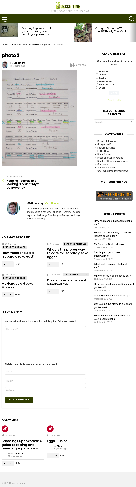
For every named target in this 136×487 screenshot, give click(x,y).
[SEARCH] (131, 19)
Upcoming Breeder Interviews (112, 171)
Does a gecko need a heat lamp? (112, 295)
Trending (5, 428)
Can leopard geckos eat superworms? (66, 282)
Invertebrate (106, 84)
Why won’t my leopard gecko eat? (112, 275)
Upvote (5, 264)
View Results (114, 100)
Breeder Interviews (107, 141)
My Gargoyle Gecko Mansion (17, 285)
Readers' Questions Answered (113, 161)
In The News (103, 151)
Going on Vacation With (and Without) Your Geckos (112, 29)
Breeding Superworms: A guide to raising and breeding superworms (36, 31)
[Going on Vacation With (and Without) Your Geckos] (83, 32)
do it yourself (104, 144)
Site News (102, 164)
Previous (1, 32)
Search (131, 123)
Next (134, 32)
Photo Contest (104, 154)
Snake (102, 74)
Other (101, 87)
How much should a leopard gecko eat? (18, 254)
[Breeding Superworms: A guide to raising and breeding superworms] (9, 30)
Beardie (103, 71)
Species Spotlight (106, 167)
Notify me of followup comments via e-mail (31, 364)
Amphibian (105, 81)
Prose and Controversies (110, 157)
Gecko (102, 78)
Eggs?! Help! (57, 441)
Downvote (11, 264)
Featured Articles (14, 247)
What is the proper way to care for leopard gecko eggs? (67, 253)
